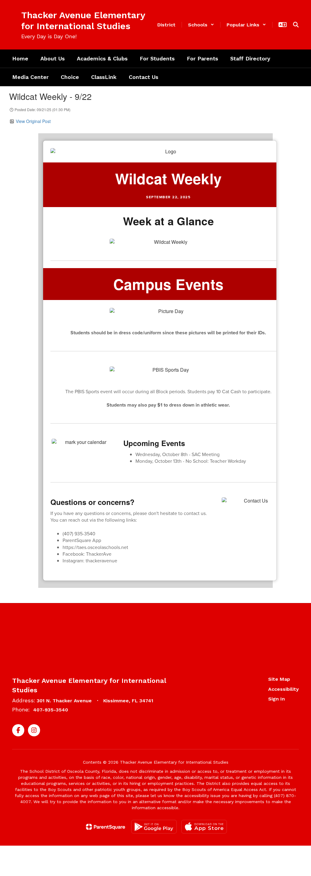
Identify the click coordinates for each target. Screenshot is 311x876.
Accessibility (283, 689)
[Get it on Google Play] (154, 826)
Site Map (279, 679)
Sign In (276, 699)
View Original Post (33, 121)
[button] (201, 25)
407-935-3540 (50, 710)
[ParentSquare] (105, 826)
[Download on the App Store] (204, 826)
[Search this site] (296, 25)
